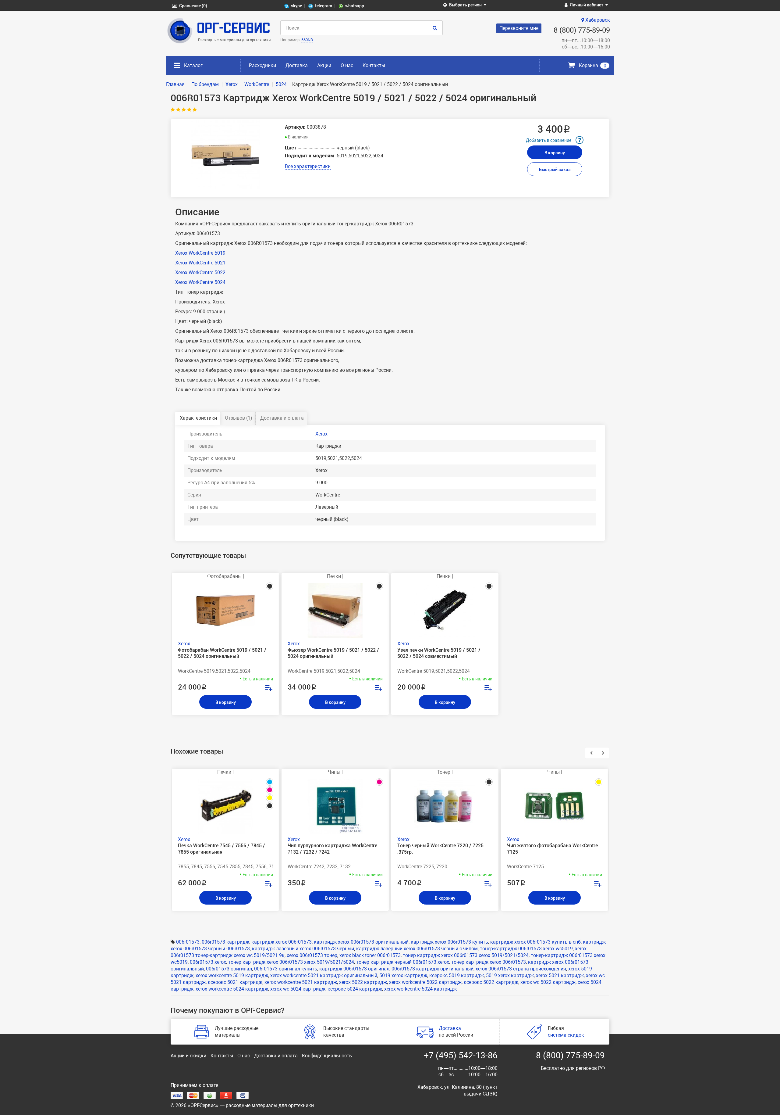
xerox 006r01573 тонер (312, 955)
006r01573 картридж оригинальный (432, 969)
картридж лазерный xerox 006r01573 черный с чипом (417, 949)
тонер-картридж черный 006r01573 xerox (402, 962)
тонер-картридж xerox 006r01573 (488, 962)
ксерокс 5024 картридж (355, 989)
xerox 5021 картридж (560, 975)
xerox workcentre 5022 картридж (425, 982)
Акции (324, 65)
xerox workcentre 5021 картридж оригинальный (323, 975)
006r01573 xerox (208, 962)
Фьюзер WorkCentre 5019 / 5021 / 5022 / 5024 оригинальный (333, 653)
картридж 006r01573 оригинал (354, 969)
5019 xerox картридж (403, 975)
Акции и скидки (188, 1056)
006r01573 (188, 942)
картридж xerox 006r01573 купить (449, 942)
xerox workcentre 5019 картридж (232, 975)
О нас (347, 65)
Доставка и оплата (282, 418)
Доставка (296, 65)
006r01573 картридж (225, 942)
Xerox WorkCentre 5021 (200, 263)
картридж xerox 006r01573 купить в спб (535, 942)
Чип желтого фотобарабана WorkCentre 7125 (552, 849)
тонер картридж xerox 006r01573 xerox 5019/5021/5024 (466, 955)
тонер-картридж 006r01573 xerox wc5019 (526, 949)
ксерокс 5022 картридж (491, 982)
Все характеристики (308, 166)
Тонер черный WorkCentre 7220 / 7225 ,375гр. (440, 849)
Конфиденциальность (327, 1056)
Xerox (321, 434)
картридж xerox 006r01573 (281, 942)
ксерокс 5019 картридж (456, 975)
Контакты (374, 65)
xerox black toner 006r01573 (370, 955)
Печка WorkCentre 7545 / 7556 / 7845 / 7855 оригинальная (221, 849)
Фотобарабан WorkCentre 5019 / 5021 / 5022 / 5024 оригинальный (222, 653)
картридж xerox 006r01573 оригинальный (361, 942)
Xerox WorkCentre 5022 (200, 272)
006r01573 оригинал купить (285, 969)
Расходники (262, 65)
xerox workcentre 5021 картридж (300, 982)
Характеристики (198, 418)
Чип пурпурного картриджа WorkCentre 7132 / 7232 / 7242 (332, 849)
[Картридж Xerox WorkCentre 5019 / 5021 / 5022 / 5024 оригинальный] (225, 155)
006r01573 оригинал (229, 969)
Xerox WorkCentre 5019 (200, 253)
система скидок (566, 1035)
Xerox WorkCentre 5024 (200, 282)
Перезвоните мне (518, 28)
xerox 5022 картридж (363, 982)
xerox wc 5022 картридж (548, 982)
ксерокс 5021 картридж (235, 982)
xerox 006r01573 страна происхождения (521, 969)
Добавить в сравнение (548, 140)
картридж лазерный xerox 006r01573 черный (303, 949)
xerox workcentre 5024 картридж (232, 989)
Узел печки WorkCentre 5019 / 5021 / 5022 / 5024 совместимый (438, 653)
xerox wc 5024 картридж (297, 989)
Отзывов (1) (238, 418)
